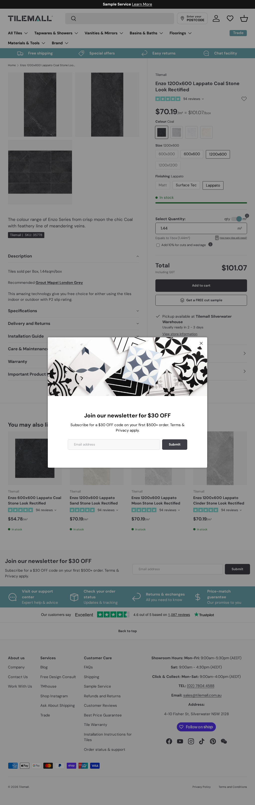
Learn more (151, 4)
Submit (175, 444)
